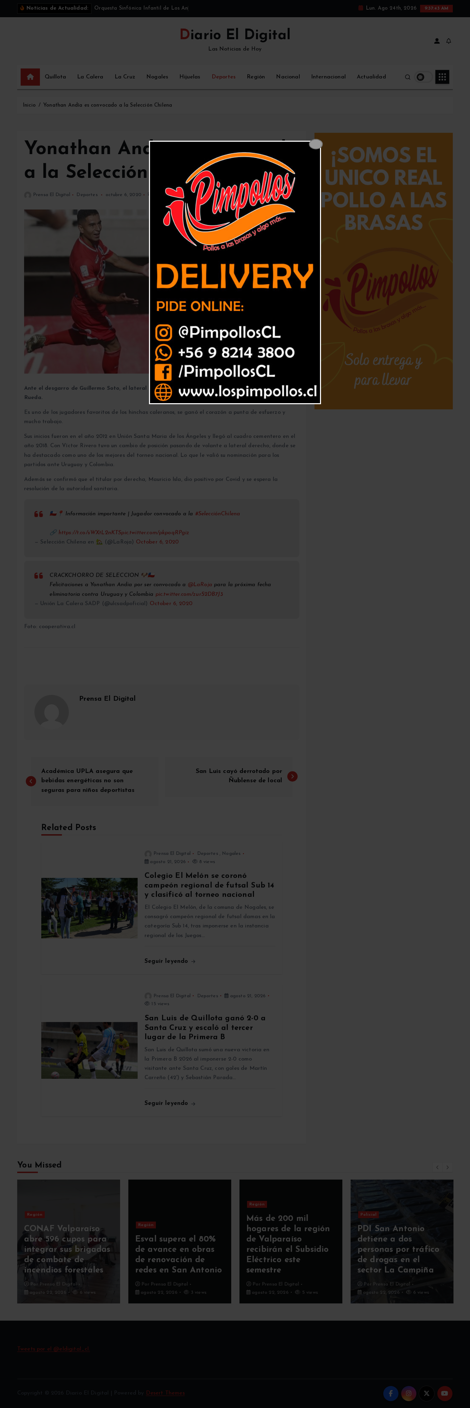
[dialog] (235, 272)
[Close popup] (316, 144)
